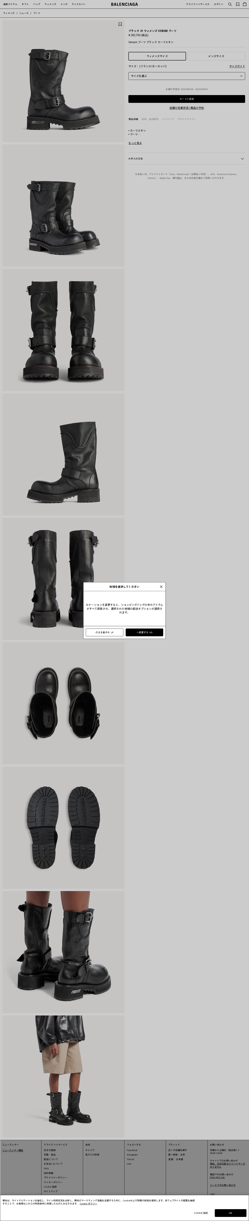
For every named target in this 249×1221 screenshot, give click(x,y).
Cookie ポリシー (88, 1203)
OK (230, 1212)
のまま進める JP (104, 632)
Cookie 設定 (201, 1212)
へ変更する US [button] (145, 632)
